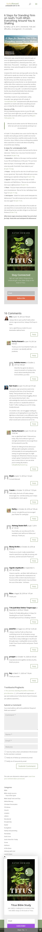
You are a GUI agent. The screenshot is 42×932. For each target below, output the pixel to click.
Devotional (24, 27)
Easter (6, 825)
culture (6, 816)
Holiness (7, 845)
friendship (7, 834)
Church (6, 810)
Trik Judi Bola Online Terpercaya (22, 608)
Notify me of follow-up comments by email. (20, 758)
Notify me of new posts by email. (17, 761)
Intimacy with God (9, 851)
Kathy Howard (17, 341)
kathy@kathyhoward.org (19, 465)
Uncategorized (16, 29)
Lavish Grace (8, 854)
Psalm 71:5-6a (9, 169)
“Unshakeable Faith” (10, 101)
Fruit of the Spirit (11, 795)
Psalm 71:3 (13, 212)
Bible (5, 790)
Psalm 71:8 (31, 177)
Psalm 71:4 (15, 155)
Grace (6, 842)
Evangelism (7, 828)
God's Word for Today (11, 839)
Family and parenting (10, 831)
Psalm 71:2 (24, 185)
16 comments (27, 29)
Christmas (7, 807)
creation (6, 813)
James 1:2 (11, 118)
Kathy (8, 27)
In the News (7, 848)
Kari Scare (13, 386)
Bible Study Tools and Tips (12, 798)
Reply (34, 334)
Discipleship (8, 822)
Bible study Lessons (10, 793)
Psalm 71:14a (13, 193)
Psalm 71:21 (18, 201)
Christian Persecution (10, 804)
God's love (7, 836)
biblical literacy (8, 801)
